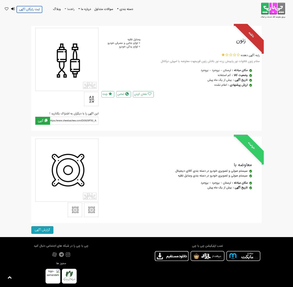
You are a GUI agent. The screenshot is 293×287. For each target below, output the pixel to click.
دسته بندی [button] (126, 9)
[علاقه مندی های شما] (6, 9)
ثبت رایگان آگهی (29, 9)
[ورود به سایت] (13, 9)
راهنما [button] (70, 9)
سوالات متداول (103, 9)
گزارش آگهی (42, 230)
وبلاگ (57, 9)
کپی (41, 120)
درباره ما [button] (85, 9)
